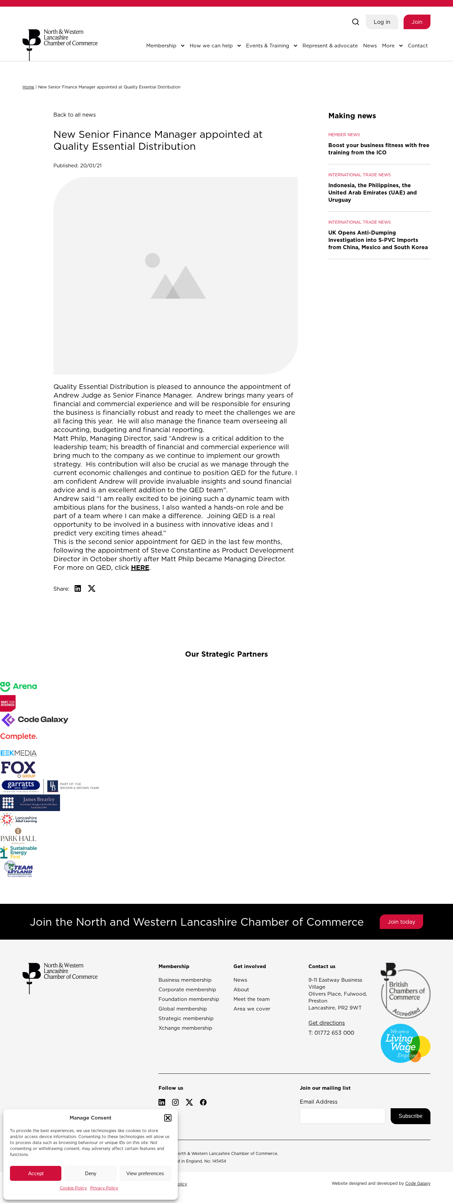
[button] (167, 1118)
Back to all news (74, 114)
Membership (161, 45)
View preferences (145, 1173)
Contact (418, 45)
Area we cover (251, 1008)
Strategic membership (186, 1018)
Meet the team (251, 999)
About (241, 989)
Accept (35, 1173)
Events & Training (267, 45)
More (388, 45)
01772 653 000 (334, 1032)
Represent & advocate (330, 45)
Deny (91, 1173)
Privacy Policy (104, 1188)
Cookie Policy (73, 1188)
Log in (382, 22)
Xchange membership (185, 1027)
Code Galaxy (417, 1183)
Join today (401, 921)
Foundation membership (189, 999)
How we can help (211, 45)
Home (28, 87)
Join (417, 22)
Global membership (183, 1008)
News (370, 45)
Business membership (185, 979)
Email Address (319, 1101)
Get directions (326, 1022)
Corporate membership (187, 989)
